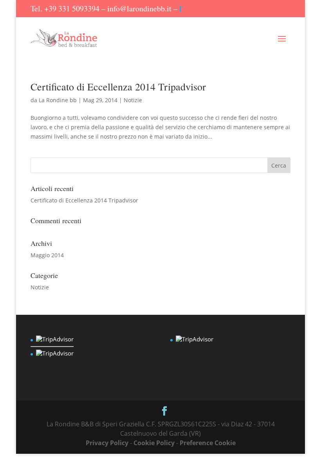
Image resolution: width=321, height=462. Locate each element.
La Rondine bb (58, 100)
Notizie (133, 100)
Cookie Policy (154, 443)
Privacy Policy (107, 443)
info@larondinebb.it (139, 8)
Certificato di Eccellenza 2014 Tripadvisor (118, 86)
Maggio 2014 (47, 255)
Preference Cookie (208, 443)
